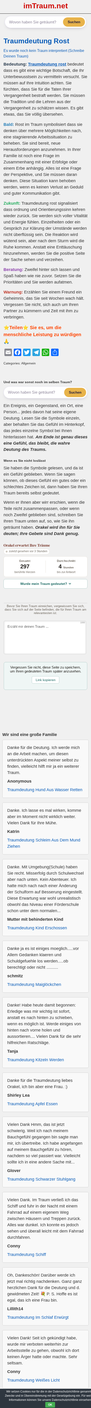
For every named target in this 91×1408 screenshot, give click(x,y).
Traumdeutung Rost (36, 41)
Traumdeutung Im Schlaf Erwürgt (38, 1317)
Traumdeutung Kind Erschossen (37, 928)
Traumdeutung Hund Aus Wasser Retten (44, 789)
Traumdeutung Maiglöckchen (34, 984)
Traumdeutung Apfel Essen (32, 1104)
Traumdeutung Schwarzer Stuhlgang (41, 1179)
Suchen (74, 22)
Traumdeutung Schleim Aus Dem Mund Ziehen (43, 843)
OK (50, 1404)
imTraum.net (45, 6)
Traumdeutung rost (47, 64)
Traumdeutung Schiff (26, 1254)
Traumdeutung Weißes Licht (33, 1380)
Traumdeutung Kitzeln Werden (35, 1060)
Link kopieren (46, 680)
